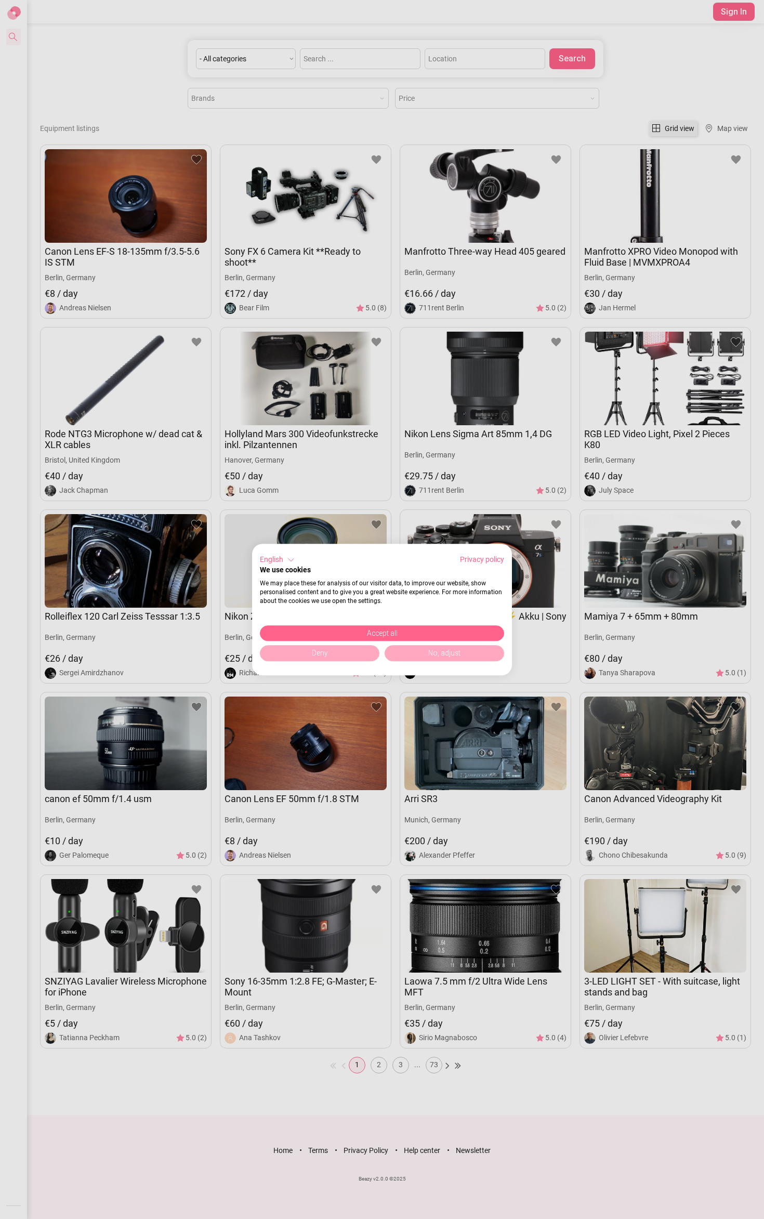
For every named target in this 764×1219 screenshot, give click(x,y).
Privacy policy (482, 559)
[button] (277, 560)
